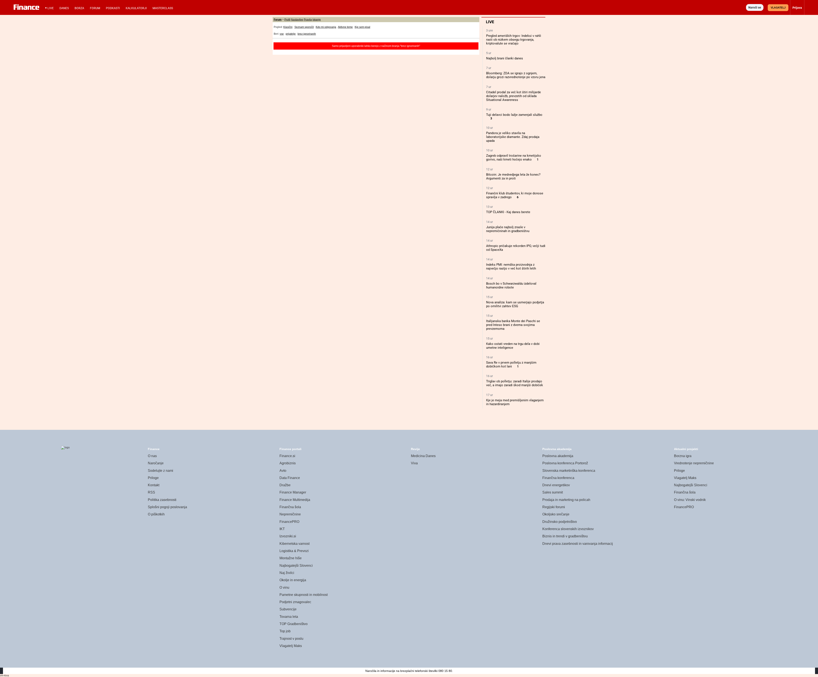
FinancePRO (289, 522)
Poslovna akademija (557, 456)
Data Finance (289, 478)
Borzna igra (682, 456)
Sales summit (552, 492)
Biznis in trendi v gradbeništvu (565, 536)
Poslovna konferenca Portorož (565, 463)
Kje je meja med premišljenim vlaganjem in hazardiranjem (515, 402)
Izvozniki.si (287, 536)
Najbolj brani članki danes (504, 58)
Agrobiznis (287, 463)
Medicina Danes (423, 456)
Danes (64, 8)
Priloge (153, 478)
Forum (95, 8)
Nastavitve (297, 19)
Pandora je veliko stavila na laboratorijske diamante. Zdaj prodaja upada (512, 137)
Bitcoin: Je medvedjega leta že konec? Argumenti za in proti (513, 176)
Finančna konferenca (558, 478)
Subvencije (288, 609)
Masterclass (163, 8)
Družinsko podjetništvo (559, 522)
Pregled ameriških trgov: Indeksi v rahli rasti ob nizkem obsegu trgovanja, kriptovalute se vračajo (513, 39)
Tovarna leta (288, 616)
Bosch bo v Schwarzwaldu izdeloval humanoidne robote (511, 285)
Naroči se (754, 7)
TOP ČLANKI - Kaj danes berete (508, 212)
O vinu (284, 587)
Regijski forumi (553, 507)
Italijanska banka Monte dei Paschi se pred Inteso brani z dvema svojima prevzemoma (513, 325)
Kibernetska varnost (294, 543)
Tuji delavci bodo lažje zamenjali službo (514, 115)
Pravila (308, 19)
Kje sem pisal (362, 27)
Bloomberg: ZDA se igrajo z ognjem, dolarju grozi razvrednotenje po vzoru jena (515, 75)
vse (282, 33)
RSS (151, 492)
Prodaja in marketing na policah (566, 500)
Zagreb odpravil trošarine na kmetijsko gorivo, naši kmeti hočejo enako (513, 157)
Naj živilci (286, 573)
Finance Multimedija (294, 500)
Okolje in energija (292, 580)
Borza (79, 8)
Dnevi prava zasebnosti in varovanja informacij (577, 543)
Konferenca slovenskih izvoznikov (568, 529)
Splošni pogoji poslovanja (167, 507)
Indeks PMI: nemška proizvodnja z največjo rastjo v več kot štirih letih (511, 266)
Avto (282, 470)
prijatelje (291, 33)
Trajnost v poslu (291, 638)
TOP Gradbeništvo (293, 624)
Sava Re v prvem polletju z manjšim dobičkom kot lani (511, 364)
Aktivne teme (345, 27)
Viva (414, 463)
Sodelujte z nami (160, 470)
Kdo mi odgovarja (326, 27)
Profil (287, 19)
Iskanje (317, 19)
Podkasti (113, 8)
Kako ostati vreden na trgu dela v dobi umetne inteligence (513, 346)
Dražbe (285, 485)
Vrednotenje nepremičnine (694, 463)
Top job (285, 631)
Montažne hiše (290, 558)
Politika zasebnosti (162, 500)
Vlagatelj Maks (290, 646)
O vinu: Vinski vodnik (690, 500)
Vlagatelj (778, 7)
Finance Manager (292, 492)
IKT (282, 529)
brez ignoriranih (307, 33)
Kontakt (153, 485)
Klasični (287, 27)
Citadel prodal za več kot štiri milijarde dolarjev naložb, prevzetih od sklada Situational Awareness (513, 96)
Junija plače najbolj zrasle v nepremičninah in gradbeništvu (507, 229)
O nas (152, 456)
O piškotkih (156, 514)
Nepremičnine (290, 514)
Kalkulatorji (136, 8)
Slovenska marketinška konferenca (568, 470)
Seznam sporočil (304, 27)
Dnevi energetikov (556, 485)
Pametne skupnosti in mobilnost (303, 595)
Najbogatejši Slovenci (296, 565)
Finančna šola (290, 507)
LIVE (51, 8)
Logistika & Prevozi (294, 551)
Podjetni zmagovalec (295, 602)
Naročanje (156, 463)
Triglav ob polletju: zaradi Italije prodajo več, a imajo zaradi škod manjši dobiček (514, 383)
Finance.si (287, 456)
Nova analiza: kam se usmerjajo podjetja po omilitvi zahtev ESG (515, 304)
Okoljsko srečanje (555, 514)
